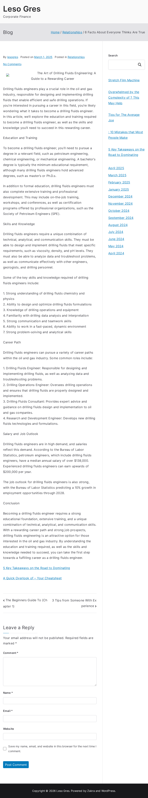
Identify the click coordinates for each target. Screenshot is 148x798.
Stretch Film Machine (124, 80)
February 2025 (119, 182)
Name (8, 692)
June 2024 (116, 239)
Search (113, 55)
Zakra (91, 790)
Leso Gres (22, 8)
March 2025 (117, 175)
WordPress (108, 790)
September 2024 (120, 218)
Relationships (76, 57)
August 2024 (118, 225)
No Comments (12, 64)
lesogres (12, 57)
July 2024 (115, 232)
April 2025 (116, 168)
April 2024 (116, 253)
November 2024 (120, 203)
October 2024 (118, 211)
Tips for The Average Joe (124, 117)
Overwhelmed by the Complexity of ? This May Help (123, 97)
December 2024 (120, 196)
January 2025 (118, 189)
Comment (10, 652)
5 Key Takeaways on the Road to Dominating (36, 568)
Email (8, 710)
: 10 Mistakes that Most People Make (125, 135)
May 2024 (115, 246)
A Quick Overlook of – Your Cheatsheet (32, 578)
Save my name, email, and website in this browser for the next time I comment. (52, 749)
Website (8, 728)
